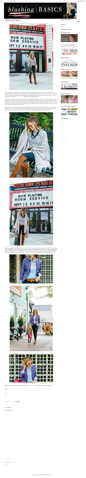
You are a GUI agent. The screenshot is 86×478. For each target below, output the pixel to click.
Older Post (55, 460)
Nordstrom (63, 120)
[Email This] (15, 401)
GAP (61, 139)
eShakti (62, 129)
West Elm (62, 124)
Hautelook (63, 132)
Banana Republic (19, 96)
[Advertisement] (31, 449)
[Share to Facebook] (19, 401)
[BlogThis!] (16, 401)
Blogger (51, 474)
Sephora (62, 122)
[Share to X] (17, 401)
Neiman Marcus (63, 142)
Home (31, 460)
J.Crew (62, 134)
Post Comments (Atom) (14, 462)
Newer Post (7, 460)
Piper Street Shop (64, 137)
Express (62, 127)
